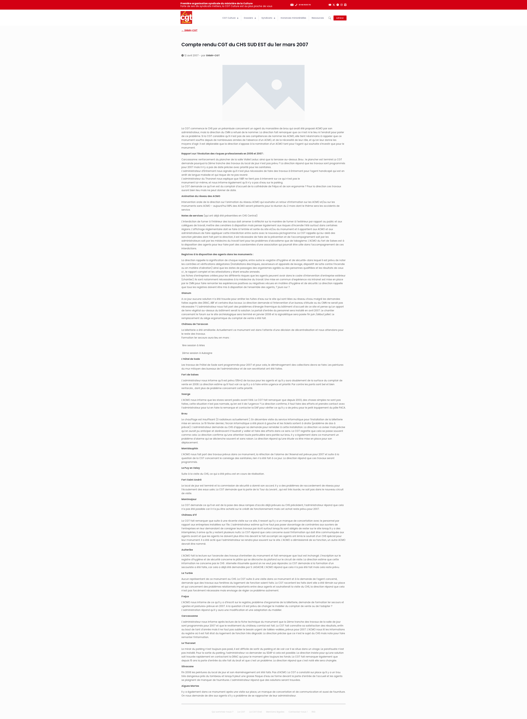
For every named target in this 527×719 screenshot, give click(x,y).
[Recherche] (329, 18)
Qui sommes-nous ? (222, 711)
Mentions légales (275, 711)
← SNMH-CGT (189, 30)
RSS (313, 711)
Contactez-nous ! (298, 711)
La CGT (241, 711)
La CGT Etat (255, 711)
